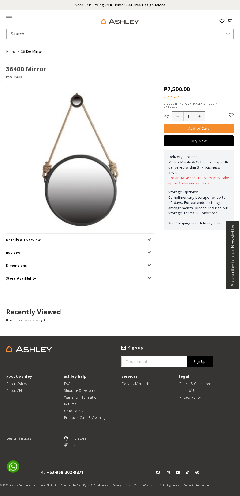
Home (11, 51)
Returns (70, 404)
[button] (230, 21)
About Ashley (17, 383)
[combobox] (120, 34)
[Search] (228, 34)
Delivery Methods (136, 383)
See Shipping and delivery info (194, 223)
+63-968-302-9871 (65, 472)
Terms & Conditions (196, 383)
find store (78, 438)
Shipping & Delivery (79, 390)
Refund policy (99, 485)
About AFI (14, 390)
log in (75, 445)
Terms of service (145, 485)
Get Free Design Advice (145, 5)
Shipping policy (169, 485)
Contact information (196, 485)
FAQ (67, 383)
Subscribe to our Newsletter (232, 255)
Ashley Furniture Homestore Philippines (35, 485)
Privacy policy (121, 485)
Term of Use (189, 390)
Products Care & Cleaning (84, 417)
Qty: (167, 116)
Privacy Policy (190, 397)
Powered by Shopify (73, 485)
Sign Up (199, 361)
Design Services (19, 438)
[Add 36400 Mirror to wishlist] (231, 115)
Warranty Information (81, 397)
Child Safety (73, 411)
